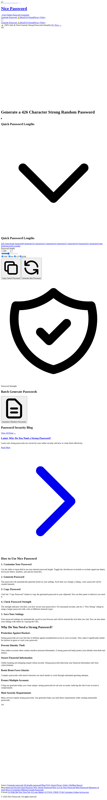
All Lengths (15, 246)
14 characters (59, 244)
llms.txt (79, 785)
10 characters (37, 244)
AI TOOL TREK (51, 792)
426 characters (7, 244)
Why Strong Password (42, 787)
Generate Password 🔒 (10, 17)
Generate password (15, 785)
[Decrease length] (2, 251)
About (31, 17)
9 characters (27, 244)
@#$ (24, 256)
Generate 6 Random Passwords (14, 422)
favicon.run (84, 792)
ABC (6, 256)
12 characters (48, 244)
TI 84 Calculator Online (69, 792)
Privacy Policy (40, 17)
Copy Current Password (11, 278)
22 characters (92, 244)
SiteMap (72, 785)
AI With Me (13, 792)
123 (17, 256)
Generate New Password (31, 278)
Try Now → (56, 25)
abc (12, 256)
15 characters (70, 244)
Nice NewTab (24, 792)
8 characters (18, 244)
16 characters (81, 244)
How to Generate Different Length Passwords (25, 790)
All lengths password (32, 785)
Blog (22, 17)
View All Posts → (8, 433)
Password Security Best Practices (19, 787)
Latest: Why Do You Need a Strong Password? (26, 438)
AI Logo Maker (37, 792)
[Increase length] (12, 251)
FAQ (26, 17)
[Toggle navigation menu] (2, 20)
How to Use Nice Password (63, 787)
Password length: (8, 248)
